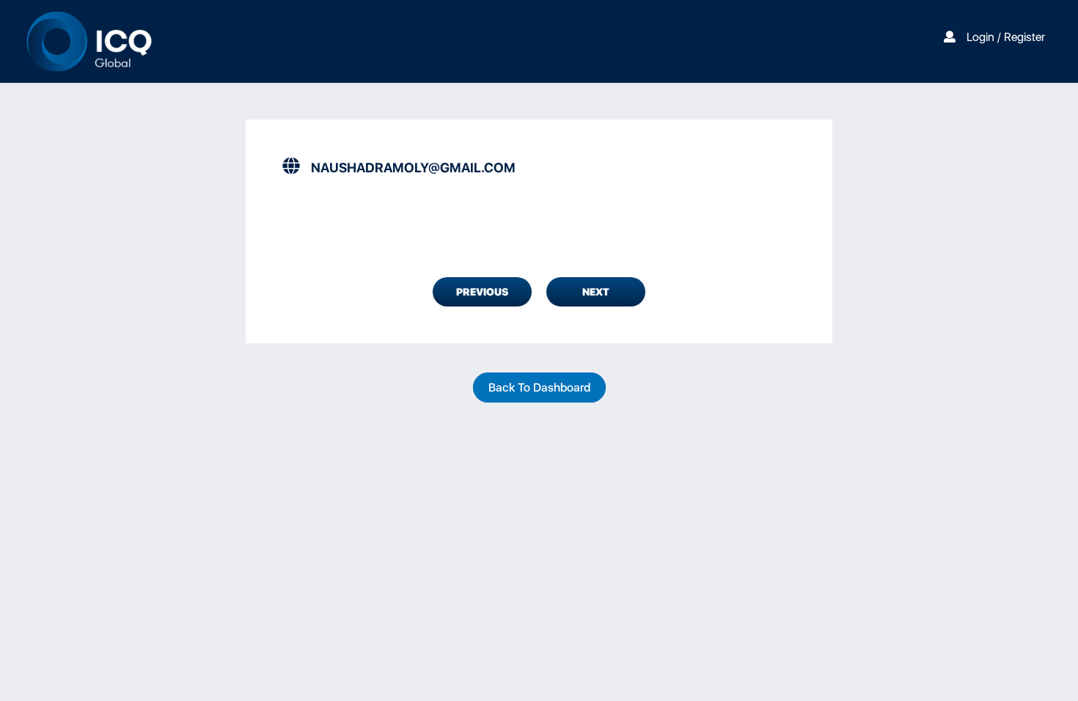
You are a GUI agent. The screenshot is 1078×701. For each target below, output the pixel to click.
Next (595, 292)
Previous (482, 292)
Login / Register (1006, 37)
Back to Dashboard (539, 387)
